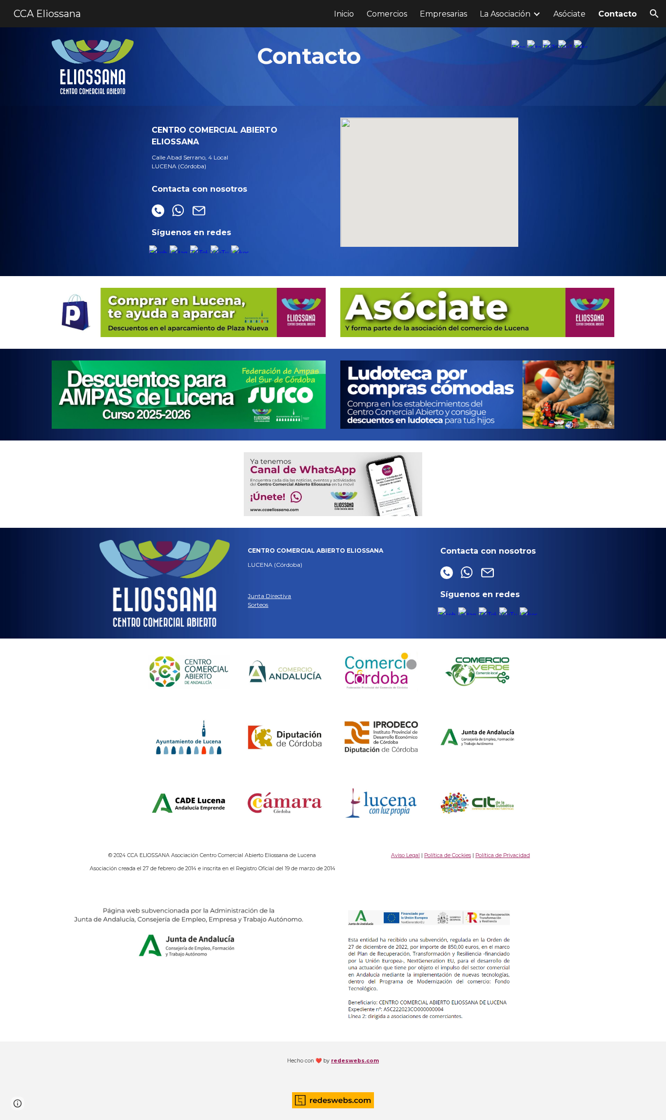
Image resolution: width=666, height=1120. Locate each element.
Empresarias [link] (443, 14)
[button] (654, 13)
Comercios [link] (387, 14)
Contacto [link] (617, 14)
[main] (309, 56)
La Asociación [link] (505, 14)
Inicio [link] (344, 14)
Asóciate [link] (569, 14)
